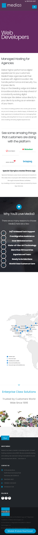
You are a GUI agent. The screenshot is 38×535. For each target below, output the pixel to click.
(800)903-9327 (9, 479)
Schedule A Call (9, 487)
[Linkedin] (9, 498)
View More (21, 458)
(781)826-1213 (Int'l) (10, 483)
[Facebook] (2, 498)
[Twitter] (6, 498)
